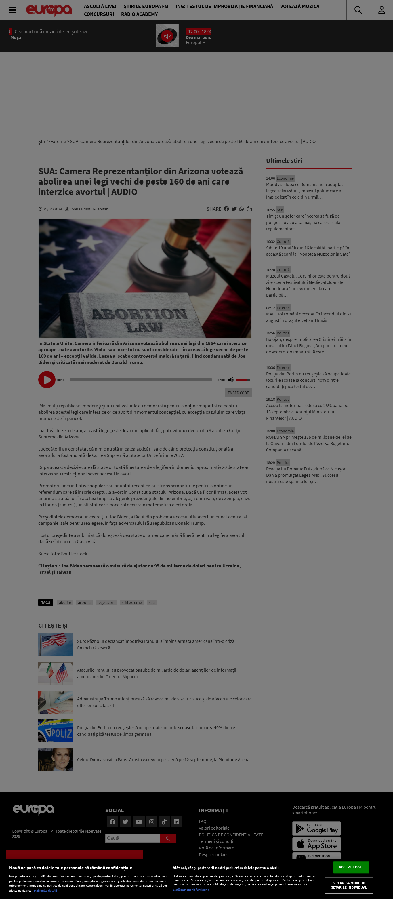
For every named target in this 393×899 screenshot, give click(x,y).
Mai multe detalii (45, 890)
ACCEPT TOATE (351, 867)
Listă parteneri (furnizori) (191, 889)
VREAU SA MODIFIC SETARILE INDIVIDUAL (349, 885)
